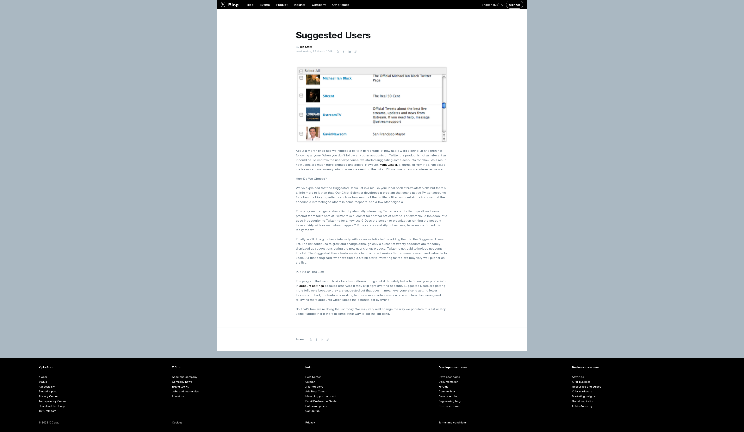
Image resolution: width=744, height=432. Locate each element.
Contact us (312, 411)
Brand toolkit (180, 386)
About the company (184, 377)
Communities (447, 391)
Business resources (585, 367)
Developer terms (449, 406)
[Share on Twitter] (338, 51)
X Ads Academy (582, 406)
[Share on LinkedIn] (349, 51)
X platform (46, 367)
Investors (178, 396)
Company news (182, 381)
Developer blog (448, 396)
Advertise (578, 377)
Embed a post (48, 391)
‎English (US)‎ (490, 5)
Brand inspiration (583, 401)
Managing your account (320, 396)
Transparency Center (52, 401)
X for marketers (582, 391)
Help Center (313, 377)
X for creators (314, 386)
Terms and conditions (453, 422)
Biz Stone (306, 47)
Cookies (177, 422)
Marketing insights (584, 396)
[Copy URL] (354, 51)
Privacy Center (48, 396)
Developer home (449, 377)
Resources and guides (586, 386)
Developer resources (453, 367)
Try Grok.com (47, 411)
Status (43, 381)
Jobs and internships (185, 391)
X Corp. (177, 367)
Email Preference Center (321, 401)
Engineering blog (450, 401)
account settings (311, 286)
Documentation (448, 381)
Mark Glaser (388, 165)
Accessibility (47, 386)
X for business (581, 381)
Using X (310, 381)
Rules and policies (317, 406)
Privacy (310, 422)
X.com (43, 377)
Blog (250, 5)
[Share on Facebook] (343, 51)
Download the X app (52, 406)
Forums (443, 386)
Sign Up (514, 4)
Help (308, 367)
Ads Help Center (316, 391)
